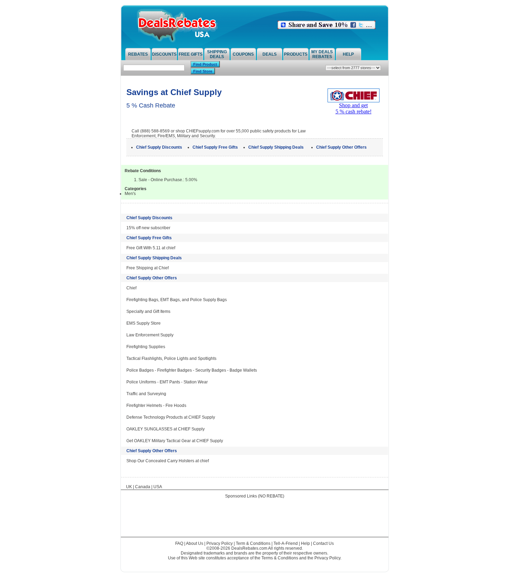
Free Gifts (191, 54)
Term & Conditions (253, 543)
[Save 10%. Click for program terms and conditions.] (326, 27)
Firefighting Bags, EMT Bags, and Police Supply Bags (176, 299)
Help (348, 54)
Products (295, 54)
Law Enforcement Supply (149, 335)
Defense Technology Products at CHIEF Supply (170, 417)
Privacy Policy (219, 543)
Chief (131, 288)
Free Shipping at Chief (147, 268)
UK (129, 486)
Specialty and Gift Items (148, 311)
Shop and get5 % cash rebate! (354, 108)
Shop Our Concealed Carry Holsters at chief (167, 460)
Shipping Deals (217, 54)
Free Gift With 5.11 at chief (150, 247)
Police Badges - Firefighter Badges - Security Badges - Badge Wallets (191, 370)
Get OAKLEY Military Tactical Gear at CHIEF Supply (174, 440)
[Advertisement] (254, 521)
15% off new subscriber (148, 227)
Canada (142, 486)
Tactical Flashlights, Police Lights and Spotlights (171, 358)
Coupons (243, 54)
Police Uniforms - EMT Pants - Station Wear (167, 382)
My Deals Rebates (322, 54)
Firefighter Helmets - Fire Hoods (156, 405)
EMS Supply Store (143, 323)
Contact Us (323, 543)
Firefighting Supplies (145, 346)
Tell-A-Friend (286, 543)
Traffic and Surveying (146, 393)
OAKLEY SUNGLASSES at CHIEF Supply (165, 429)
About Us (194, 543)
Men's (130, 193)
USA (157, 486)
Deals (269, 54)
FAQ (179, 543)
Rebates (138, 54)
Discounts (164, 54)
